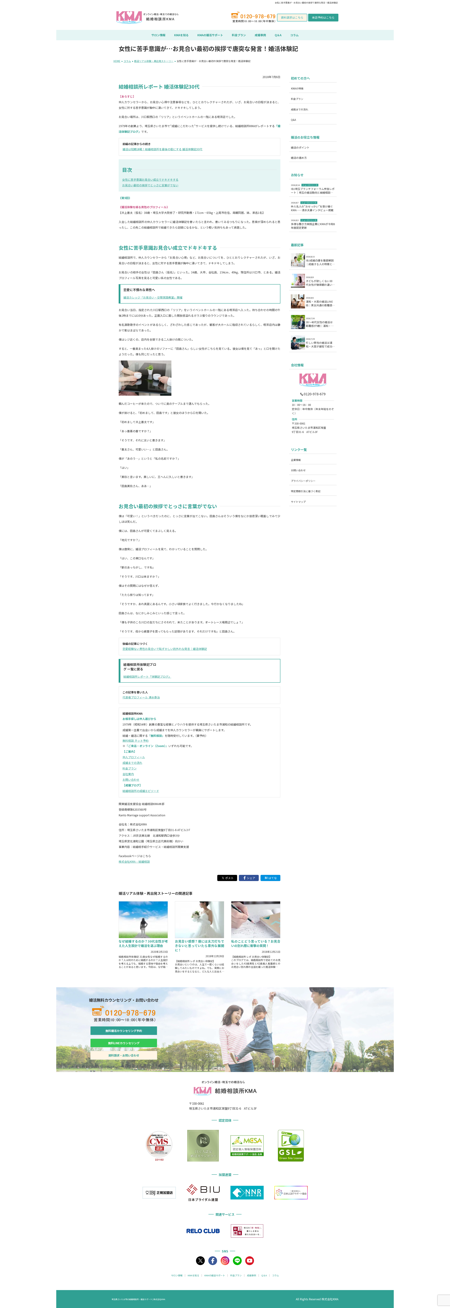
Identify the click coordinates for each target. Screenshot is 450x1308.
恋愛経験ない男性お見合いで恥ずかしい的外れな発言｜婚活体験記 (165, 649)
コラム (294, 35)
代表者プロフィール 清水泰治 (141, 697)
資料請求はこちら (292, 17)
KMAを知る (181, 35)
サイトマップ (298, 501)
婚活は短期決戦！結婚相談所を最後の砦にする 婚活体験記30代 (162, 149)
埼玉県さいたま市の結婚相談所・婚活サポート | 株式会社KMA (138, 1299)
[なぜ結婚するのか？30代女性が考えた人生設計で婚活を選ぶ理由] (143, 919)
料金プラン (239, 35)
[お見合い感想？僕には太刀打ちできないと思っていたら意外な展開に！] (199, 919)
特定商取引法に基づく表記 (305, 491)
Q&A (293, 120)
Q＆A (278, 35)
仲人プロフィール (134, 757)
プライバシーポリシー (303, 481)
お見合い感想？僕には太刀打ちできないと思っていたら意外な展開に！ (199, 945)
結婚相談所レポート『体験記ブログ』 (147, 676)
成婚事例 (260, 35)
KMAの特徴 (297, 88)
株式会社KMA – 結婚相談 (134, 861)
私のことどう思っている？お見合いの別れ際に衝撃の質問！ (255, 943)
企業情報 (296, 460)
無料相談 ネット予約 (136, 740)
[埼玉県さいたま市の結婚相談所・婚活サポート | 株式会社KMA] (129, 18)
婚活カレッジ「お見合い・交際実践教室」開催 (152, 297)
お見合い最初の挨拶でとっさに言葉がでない (150, 185)
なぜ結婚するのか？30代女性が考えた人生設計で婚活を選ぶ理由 (143, 943)
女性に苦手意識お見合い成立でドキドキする (150, 179)
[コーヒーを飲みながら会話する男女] (145, 394)
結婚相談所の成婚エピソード (141, 791)
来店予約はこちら (323, 17)
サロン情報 (158, 35)
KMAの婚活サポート (210, 35)
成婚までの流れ (132, 763)
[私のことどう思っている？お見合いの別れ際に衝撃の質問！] (255, 919)
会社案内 (128, 774)
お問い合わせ (131, 779)
